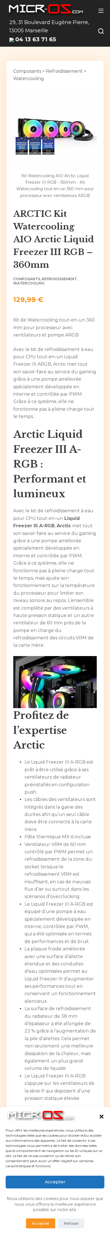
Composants (27, 71)
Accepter (55, 1181)
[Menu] (101, 10)
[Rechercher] (101, 31)
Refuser (71, 1223)
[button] (101, 1116)
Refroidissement (64, 71)
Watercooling (28, 78)
